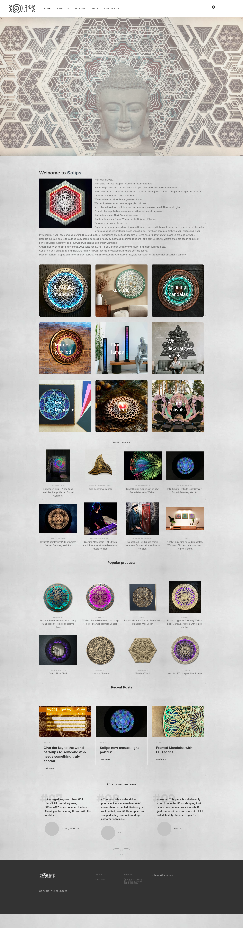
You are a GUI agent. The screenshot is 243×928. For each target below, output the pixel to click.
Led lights (185, 539)
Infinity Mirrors (142, 486)
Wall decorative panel (100, 486)
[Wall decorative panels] (100, 465)
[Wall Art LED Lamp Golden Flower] (185, 650)
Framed (142, 617)
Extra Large (58, 486)
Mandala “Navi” (142, 673)
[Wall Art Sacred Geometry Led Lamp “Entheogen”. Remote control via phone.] (58, 597)
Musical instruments (100, 539)
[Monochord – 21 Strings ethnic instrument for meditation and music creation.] (143, 518)
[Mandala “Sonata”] (100, 650)
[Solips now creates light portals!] (121, 721)
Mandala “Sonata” (100, 673)
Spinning (185, 617)
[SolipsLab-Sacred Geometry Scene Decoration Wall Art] (22, 8)
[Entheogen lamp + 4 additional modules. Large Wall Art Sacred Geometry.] (58, 465)
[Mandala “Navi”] (143, 650)
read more (49, 768)
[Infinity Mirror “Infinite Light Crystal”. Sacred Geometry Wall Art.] (185, 465)
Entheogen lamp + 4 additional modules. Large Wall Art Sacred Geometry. (58, 492)
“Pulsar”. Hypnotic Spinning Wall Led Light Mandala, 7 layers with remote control (184, 623)
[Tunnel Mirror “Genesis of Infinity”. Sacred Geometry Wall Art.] (143, 465)
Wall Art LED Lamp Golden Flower (185, 673)
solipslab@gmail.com (162, 883)
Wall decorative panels (100, 489)
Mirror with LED (58, 670)
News (47, 742)
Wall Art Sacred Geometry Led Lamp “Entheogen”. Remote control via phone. (58, 623)
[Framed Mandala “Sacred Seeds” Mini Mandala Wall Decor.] (143, 597)
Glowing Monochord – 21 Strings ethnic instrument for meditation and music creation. (100, 545)
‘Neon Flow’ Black (58, 673)
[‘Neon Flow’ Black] (58, 650)
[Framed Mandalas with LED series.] (178, 721)
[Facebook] (219, 9)
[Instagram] (233, 9)
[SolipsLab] (47, 883)
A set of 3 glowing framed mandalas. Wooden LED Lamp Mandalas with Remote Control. (185, 545)
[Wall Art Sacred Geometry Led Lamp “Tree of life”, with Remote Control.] (100, 597)
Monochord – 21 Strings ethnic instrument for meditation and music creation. (142, 545)
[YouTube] (226, 9)
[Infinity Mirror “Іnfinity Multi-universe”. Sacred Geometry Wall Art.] (58, 518)
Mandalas (100, 670)
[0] (210, 9)
